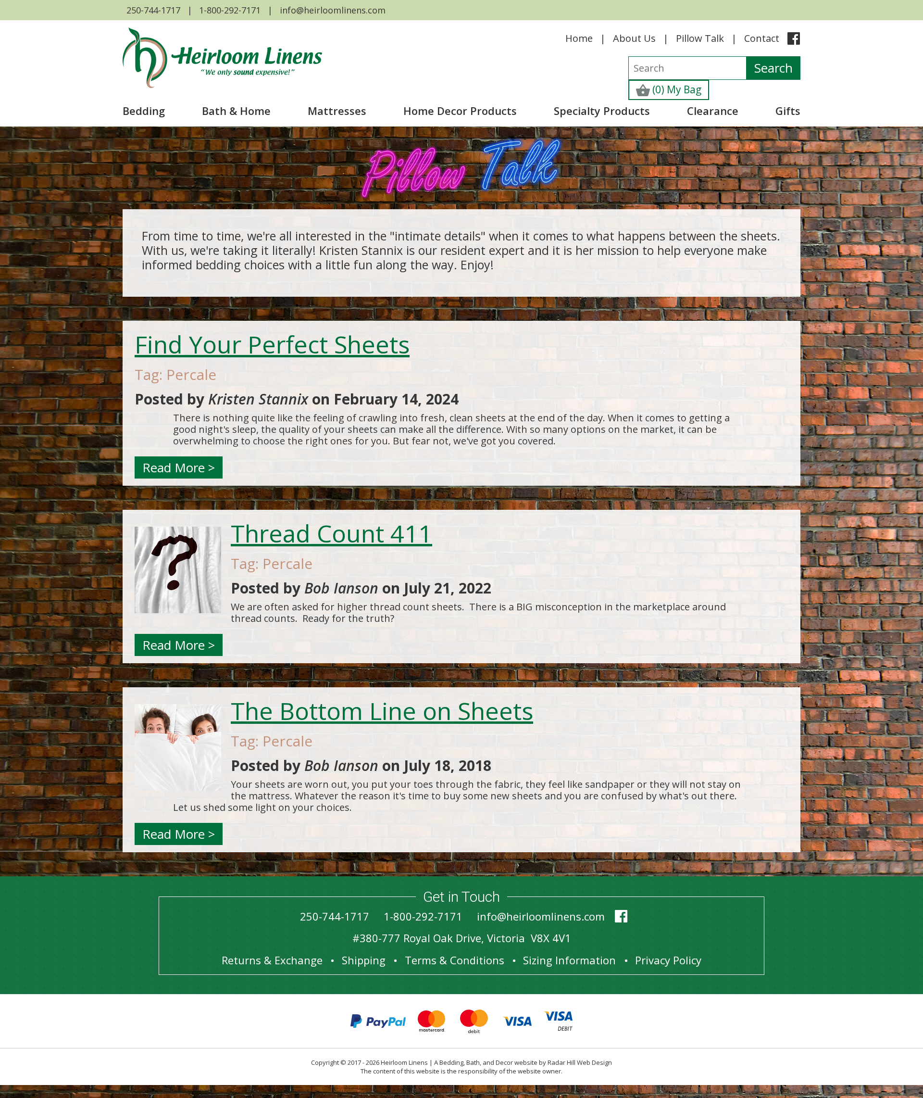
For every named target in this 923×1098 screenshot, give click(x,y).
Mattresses (337, 110)
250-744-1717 (153, 10)
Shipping (364, 960)
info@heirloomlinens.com (333, 10)
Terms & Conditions (454, 960)
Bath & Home (236, 110)
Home (579, 38)
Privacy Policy (668, 960)
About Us (634, 38)
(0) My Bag (675, 89)
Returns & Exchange (272, 960)
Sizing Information (569, 960)
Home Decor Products (460, 110)
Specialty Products (602, 110)
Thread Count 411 (331, 533)
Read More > (178, 467)
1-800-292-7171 (230, 10)
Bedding (144, 110)
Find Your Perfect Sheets (272, 344)
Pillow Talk (700, 38)
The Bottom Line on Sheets (382, 710)
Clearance (712, 110)
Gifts (787, 110)
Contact (761, 38)
